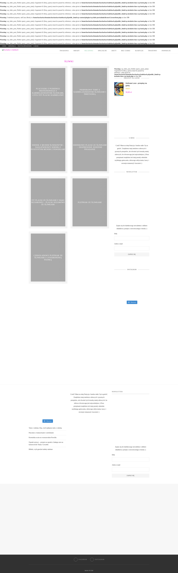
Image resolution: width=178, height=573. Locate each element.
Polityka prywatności (25, 46)
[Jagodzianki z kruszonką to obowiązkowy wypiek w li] (119, 295)
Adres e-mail (118, 244)
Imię (115, 233)
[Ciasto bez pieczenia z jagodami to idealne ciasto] (119, 287)
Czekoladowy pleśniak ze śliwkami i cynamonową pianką (48, 257)
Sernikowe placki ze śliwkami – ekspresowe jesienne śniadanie (90, 147)
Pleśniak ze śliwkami (90, 202)
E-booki (36, 46)
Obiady (76, 50)
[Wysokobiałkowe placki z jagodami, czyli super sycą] (143, 278)
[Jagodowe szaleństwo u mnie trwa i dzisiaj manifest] (143, 287)
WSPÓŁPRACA (12, 46)
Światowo (152, 50)
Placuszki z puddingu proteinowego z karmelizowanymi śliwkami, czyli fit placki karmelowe (48, 92)
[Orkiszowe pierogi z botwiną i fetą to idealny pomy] (131, 287)
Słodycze (139, 50)
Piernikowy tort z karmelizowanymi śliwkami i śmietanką (90, 92)
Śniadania (64, 50)
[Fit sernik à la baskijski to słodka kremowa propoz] (143, 295)
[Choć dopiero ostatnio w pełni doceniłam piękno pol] (131, 295)
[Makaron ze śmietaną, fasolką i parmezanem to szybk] (131, 278)
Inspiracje (166, 50)
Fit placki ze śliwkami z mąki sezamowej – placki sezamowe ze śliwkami (48, 202)
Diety (114, 50)
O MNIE (4, 46)
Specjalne (102, 50)
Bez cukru (125, 50)
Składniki (88, 50)
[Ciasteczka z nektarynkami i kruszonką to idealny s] (119, 278)
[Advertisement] (131, 116)
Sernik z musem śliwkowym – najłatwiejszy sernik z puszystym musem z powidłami (48, 147)
